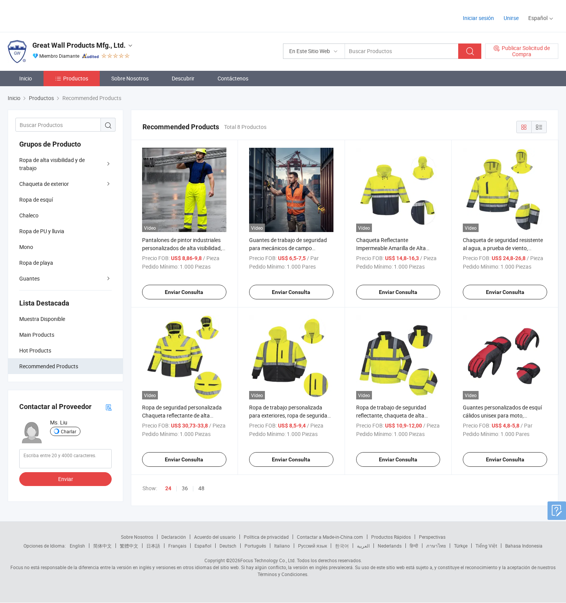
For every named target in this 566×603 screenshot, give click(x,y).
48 (201, 488)
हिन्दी (414, 546)
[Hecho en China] (57, 15)
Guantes (29, 278)
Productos (75, 78)
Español (202, 546)
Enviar (65, 479)
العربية (363, 546)
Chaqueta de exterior (44, 183)
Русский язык (312, 546)
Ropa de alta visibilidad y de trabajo (52, 164)
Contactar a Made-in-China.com (330, 537)
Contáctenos (233, 78)
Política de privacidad (266, 537)
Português (255, 546)
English (77, 546)
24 (168, 488)
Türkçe (460, 546)
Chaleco (29, 215)
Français (177, 546)
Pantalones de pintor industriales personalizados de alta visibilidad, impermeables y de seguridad (182, 248)
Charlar (68, 431)
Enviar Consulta (184, 292)
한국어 (342, 546)
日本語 (153, 546)
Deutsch (227, 546)
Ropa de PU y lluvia (41, 231)
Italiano (282, 546)
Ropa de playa (36, 262)
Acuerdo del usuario (215, 537)
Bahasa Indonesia (524, 546)
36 (185, 488)
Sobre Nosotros (130, 78)
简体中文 (102, 546)
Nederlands (390, 546)
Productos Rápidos (391, 537)
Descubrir (183, 78)
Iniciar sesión (478, 18)
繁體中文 (129, 546)
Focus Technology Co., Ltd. (268, 560)
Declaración (173, 537)
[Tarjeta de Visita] (108, 407)
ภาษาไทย (436, 546)
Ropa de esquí (36, 199)
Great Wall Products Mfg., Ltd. (79, 45)
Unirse (511, 18)
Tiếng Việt (486, 546)
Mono (26, 247)
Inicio (25, 78)
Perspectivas (432, 537)
